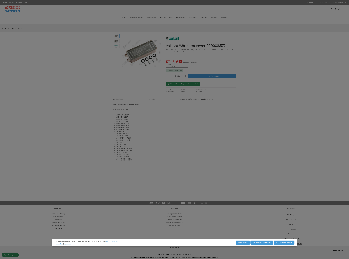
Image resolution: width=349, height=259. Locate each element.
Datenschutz (58, 219)
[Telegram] (178, 248)
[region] (137, 53)
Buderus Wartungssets (174, 216)
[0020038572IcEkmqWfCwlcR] (141, 53)
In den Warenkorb (212, 76)
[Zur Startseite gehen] (12, 9)
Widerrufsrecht (58, 216)
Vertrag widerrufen (338, 250)
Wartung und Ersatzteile (174, 214)
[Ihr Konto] (335, 9)
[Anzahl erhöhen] (185, 76)
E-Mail (284, 239)
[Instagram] (173, 248)
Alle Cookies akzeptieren (284, 242)
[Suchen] (331, 9)
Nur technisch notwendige (262, 242)
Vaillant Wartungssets (175, 219)
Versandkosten (173, 257)
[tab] (129, 99)
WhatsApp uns (12, 255)
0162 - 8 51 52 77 (291, 219)
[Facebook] (171, 248)
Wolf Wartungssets (174, 225)
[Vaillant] (172, 38)
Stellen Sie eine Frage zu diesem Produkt (184, 84)
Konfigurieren (242, 242)
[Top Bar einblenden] (343, 9)
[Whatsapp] (176, 248)
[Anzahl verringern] (168, 76)
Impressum (67, 243)
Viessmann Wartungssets (174, 222)
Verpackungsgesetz (58, 222)
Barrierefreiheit (58, 228)
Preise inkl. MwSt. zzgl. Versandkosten (177, 67)
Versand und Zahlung (58, 214)
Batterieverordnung (58, 225)
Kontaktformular (295, 239)
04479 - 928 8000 (291, 229)
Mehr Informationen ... (112, 241)
